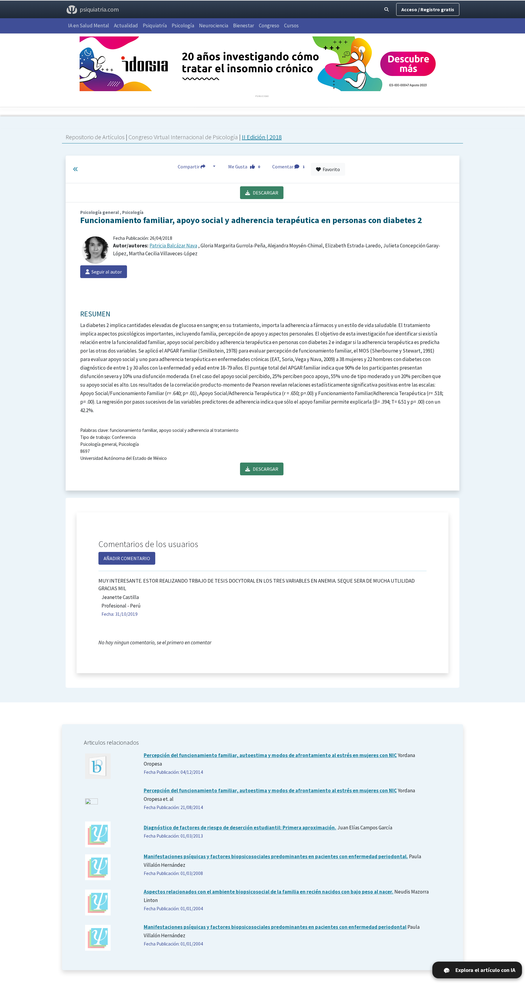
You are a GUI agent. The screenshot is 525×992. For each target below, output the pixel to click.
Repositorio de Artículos (95, 137)
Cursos (291, 25)
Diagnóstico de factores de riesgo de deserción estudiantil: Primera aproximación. (240, 827)
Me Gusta (244, 167)
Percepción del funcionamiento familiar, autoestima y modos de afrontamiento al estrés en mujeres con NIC (270, 755)
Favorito (330, 169)
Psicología (183, 25)
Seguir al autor (106, 272)
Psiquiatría (155, 25)
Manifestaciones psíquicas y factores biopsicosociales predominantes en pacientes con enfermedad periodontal (275, 927)
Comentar (288, 167)
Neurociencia (213, 25)
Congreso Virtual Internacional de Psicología (184, 137)
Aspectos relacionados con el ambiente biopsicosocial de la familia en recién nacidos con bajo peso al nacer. (268, 891)
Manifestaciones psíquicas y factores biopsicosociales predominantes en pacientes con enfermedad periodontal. (276, 856)
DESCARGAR (264, 193)
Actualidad (126, 25)
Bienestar (243, 25)
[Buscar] (386, 9)
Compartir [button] (189, 167)
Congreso (269, 25)
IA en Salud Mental (88, 25)
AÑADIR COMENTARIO (127, 558)
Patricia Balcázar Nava (173, 245)
